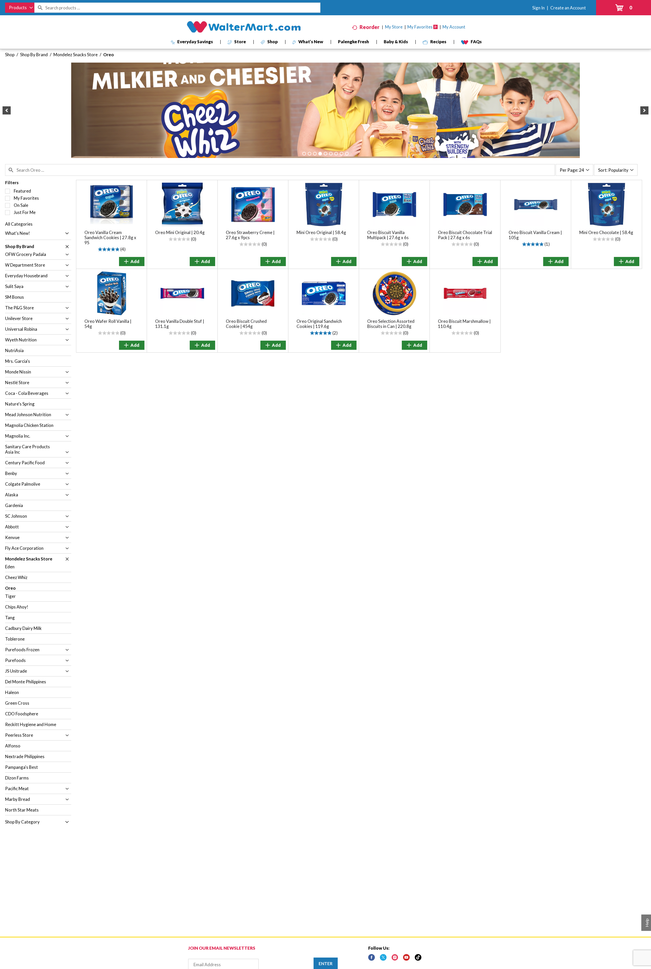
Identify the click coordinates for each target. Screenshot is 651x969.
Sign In (538, 7)
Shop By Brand (34, 54)
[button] (7, 110)
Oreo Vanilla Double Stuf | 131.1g (179, 324)
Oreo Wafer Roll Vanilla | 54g (107, 324)
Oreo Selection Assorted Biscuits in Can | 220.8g (391, 324)
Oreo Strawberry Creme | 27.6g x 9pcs (250, 235)
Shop (9, 54)
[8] (341, 153)
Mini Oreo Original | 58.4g (321, 232)
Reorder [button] (369, 27)
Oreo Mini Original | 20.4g (180, 232)
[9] (347, 153)
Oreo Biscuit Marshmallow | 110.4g (464, 324)
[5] (325, 153)
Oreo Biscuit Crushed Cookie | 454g (246, 324)
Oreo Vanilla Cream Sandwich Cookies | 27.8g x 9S (110, 237)
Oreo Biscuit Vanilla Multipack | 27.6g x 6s (388, 235)
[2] (309, 153)
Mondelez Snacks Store (75, 54)
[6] (331, 153)
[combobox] (19, 8)
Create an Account (568, 7)
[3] (315, 153)
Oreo (108, 54)
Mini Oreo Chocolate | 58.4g (606, 232)
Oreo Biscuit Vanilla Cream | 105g (535, 235)
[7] (336, 153)
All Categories (19, 224)
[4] (320, 153)
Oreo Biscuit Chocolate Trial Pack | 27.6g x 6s (465, 235)
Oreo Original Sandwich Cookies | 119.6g (319, 324)
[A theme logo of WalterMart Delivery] (244, 27)
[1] (304, 153)
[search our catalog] (40, 8)
